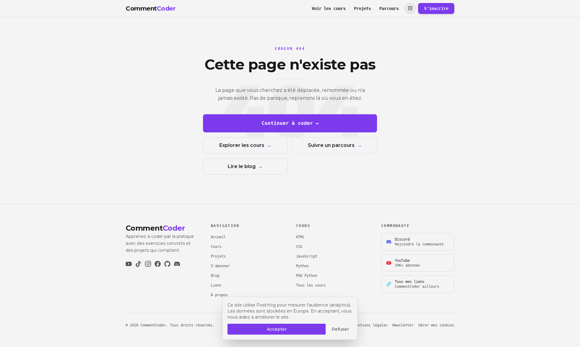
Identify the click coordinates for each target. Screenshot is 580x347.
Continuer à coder (290, 123)
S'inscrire (436, 8)
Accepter (277, 329)
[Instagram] (148, 264)
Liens (216, 285)
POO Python (306, 276)
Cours (216, 247)
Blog (215, 276)
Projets (362, 8)
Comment (150, 8)
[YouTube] (129, 264)
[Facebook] (158, 264)
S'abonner (220, 266)
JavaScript (306, 256)
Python (302, 266)
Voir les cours (329, 8)
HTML (300, 237)
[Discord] (177, 264)
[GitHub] (167, 264)
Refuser (340, 329)
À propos (219, 295)
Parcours (389, 8)
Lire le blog (245, 166)
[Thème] (410, 8)
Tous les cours (311, 285)
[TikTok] (138, 264)
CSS (299, 247)
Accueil (218, 237)
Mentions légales (371, 325)
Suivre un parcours (335, 145)
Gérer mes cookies (436, 325)
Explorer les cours (245, 145)
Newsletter (403, 325)
